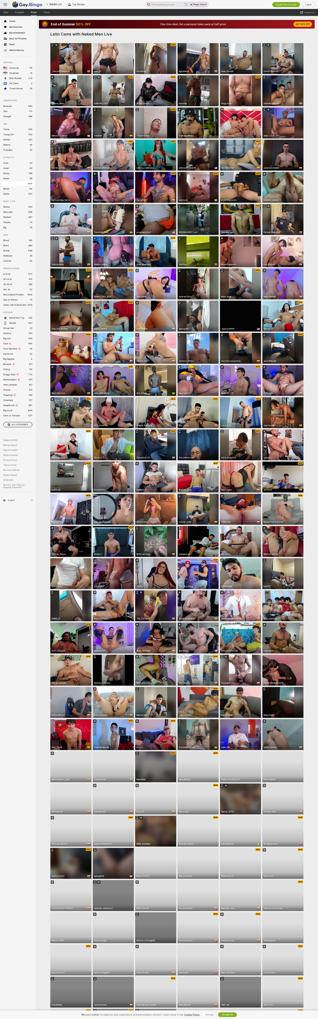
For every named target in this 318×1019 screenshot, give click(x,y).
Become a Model (11, 470)
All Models (8, 480)
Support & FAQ (10, 440)
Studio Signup (10, 475)
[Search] (186, 4)
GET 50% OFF (303, 24)
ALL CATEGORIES (20, 424)
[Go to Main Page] (27, 4)
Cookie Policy (192, 1014)
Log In (308, 4)
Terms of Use (9, 465)
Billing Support (10, 445)
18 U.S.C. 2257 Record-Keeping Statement (14, 486)
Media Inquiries (10, 455)
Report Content (10, 450)
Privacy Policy (10, 460)
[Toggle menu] (5, 4)
